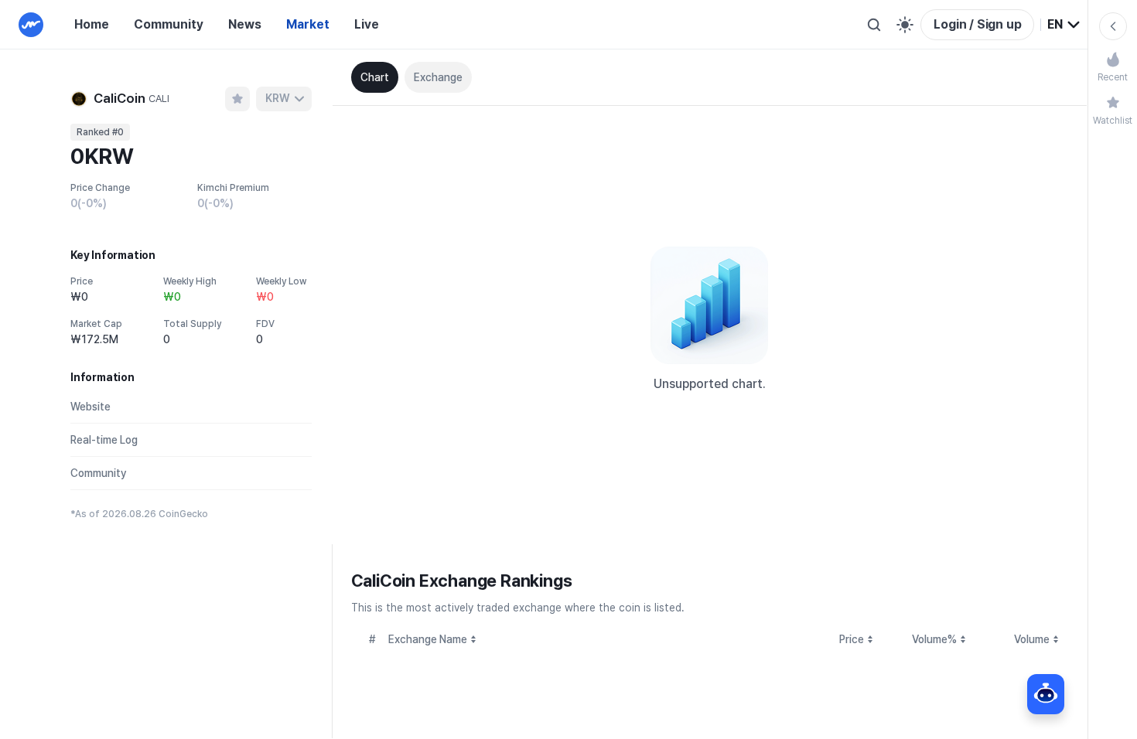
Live (366, 24)
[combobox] (1064, 24)
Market (307, 24)
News (244, 24)
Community (168, 24)
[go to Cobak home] (31, 24)
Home (91, 24)
